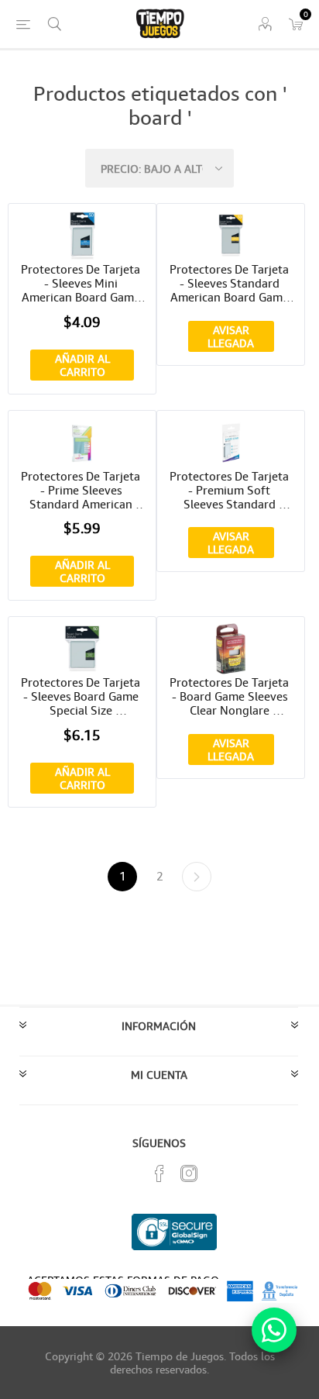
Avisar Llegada (231, 336)
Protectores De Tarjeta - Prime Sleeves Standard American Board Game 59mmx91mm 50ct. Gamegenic (82, 490)
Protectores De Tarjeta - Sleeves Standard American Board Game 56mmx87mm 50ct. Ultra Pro (231, 283)
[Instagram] (189, 1173)
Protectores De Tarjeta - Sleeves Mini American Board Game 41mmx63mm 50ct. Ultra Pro (82, 283)
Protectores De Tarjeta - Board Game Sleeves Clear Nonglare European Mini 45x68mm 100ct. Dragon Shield (231, 696)
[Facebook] (159, 1173)
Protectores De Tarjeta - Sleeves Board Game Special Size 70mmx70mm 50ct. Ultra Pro (82, 696)
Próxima (196, 876)
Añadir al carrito (82, 365)
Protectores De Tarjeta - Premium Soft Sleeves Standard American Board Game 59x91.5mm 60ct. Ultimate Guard (231, 490)
